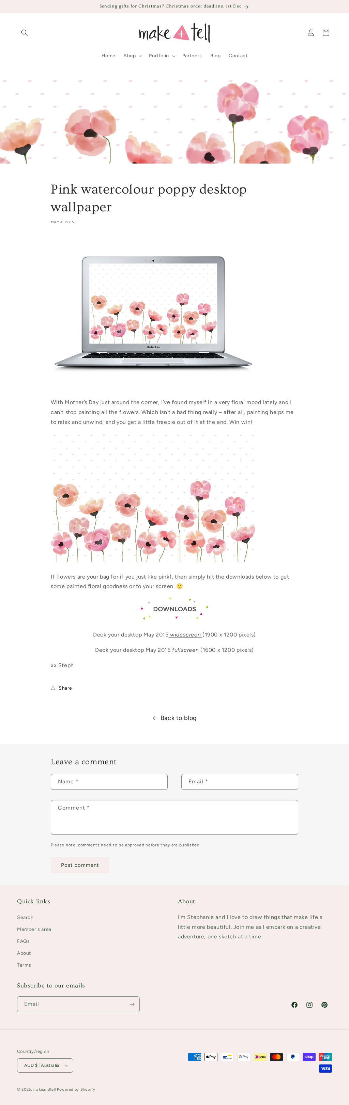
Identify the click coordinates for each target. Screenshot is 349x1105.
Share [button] (65, 688)
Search (25, 917)
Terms (24, 965)
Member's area (34, 929)
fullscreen (186, 650)
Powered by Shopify (76, 1089)
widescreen (186, 634)
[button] (24, 32)
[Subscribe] (131, 1004)
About (24, 953)
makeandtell (44, 1089)
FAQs (23, 941)
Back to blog (179, 718)
